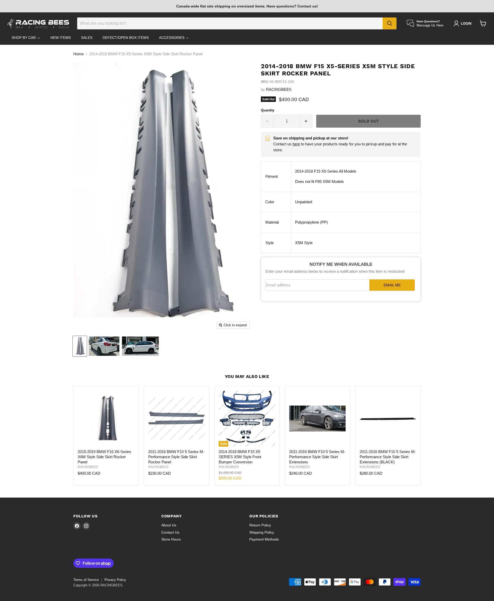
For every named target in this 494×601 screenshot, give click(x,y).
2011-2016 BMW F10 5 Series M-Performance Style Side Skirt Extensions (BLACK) (388, 456)
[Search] (389, 23)
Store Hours (171, 539)
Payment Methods (264, 539)
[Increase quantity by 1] (306, 121)
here (296, 144)
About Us (168, 525)
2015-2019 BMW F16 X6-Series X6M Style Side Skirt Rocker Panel (104, 456)
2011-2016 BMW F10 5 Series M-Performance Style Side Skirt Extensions (317, 456)
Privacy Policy (115, 580)
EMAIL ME (392, 285)
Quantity (267, 110)
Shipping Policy (261, 532)
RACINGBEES (279, 89)
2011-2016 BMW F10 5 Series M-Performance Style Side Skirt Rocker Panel (176, 456)
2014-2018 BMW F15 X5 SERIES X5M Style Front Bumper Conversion (240, 456)
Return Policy (260, 525)
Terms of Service (86, 580)
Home (78, 54)
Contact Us (170, 532)
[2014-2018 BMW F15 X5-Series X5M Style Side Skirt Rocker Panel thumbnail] (80, 346)
